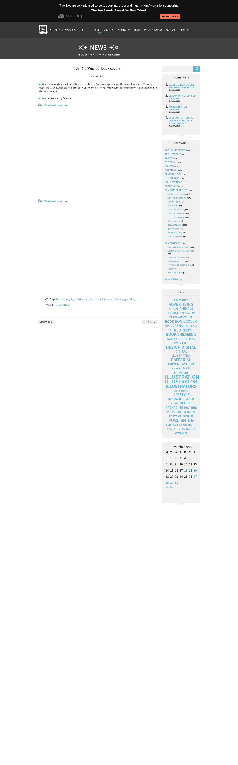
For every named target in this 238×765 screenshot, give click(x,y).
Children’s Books (175, 257)
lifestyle (181, 394)
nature (185, 403)
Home (96, 30)
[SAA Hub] (60, 29)
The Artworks (174, 236)
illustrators (118, 299)
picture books (186, 412)
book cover (186, 321)
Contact (170, 30)
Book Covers (62, 299)
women (181, 433)
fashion (187, 364)
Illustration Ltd (175, 209)
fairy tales (83, 299)
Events (169, 166)
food (186, 368)
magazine (176, 398)
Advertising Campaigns (178, 247)
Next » (151, 322)
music (175, 403)
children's (189, 326)
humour (181, 372)
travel (171, 429)
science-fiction (176, 424)
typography (186, 429)
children (173, 325)
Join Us (101, 33)
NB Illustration (175, 225)
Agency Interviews (176, 150)
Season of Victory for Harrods (182, 97)
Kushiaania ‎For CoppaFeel (178, 108)
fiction (177, 368)
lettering (181, 390)
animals (186, 308)
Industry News (173, 182)
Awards (169, 158)
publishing (130, 299)
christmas (186, 339)
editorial (170, 162)
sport (192, 424)
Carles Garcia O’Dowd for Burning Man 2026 (182, 86)
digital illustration (180, 353)
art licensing (173, 154)
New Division (173, 229)
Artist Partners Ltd (177, 198)
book (169, 321)
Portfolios (123, 30)
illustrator (107, 299)
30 (176, 482)
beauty (190, 313)
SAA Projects (172, 243)
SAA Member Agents (176, 190)
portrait (175, 416)
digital (73, 299)
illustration (95, 299)
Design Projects (175, 261)
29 (171, 482)
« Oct (167, 487)
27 (195, 476)
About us (108, 30)
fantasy (173, 364)
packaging (174, 407)
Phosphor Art (174, 232)
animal (173, 309)
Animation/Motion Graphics (180, 251)
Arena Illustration (176, 194)
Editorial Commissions (178, 265)
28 (167, 482)
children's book (179, 332)
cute (185, 343)
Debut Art (172, 205)
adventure (181, 300)
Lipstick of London (176, 213)
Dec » (172, 487)
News (137, 30)
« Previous (46, 322)
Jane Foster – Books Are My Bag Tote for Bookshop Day (181, 120)
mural (190, 399)
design (173, 347)
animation (175, 313)
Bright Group (173, 202)
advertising (181, 304)
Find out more (170, 16)
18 (185, 470)
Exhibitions (172, 170)
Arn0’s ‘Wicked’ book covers (98, 68)
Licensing (171, 269)
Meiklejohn (172, 221)
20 (195, 470)
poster (187, 416)
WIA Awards (171, 279)
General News (63, 304)
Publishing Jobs (175, 272)
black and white (181, 317)
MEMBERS (184, 30)
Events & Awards (153, 30)
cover (177, 343)
